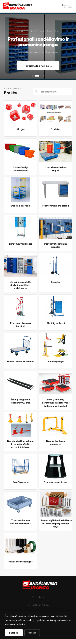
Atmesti (32, 632)
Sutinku (14, 632)
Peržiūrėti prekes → (38, 66)
